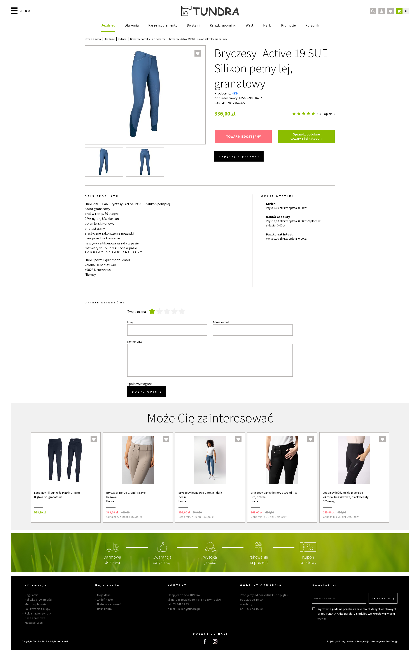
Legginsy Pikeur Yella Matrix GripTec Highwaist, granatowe (57, 495)
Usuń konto (104, 609)
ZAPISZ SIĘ (383, 598)
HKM (235, 93)
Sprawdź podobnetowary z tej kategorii (306, 136)
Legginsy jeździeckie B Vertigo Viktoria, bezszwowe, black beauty (346, 495)
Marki (267, 25)
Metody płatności (36, 604)
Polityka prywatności (38, 600)
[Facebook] (205, 641)
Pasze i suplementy (162, 25)
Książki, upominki (223, 25)
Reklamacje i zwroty (38, 613)
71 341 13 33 (181, 604)
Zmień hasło (105, 600)
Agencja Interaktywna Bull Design (379, 641)
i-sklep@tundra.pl (188, 609)
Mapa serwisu (34, 623)
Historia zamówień (109, 604)
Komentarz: (134, 342)
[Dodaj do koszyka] (91, 512)
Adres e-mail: (221, 322)
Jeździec (108, 25)
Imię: (130, 322)
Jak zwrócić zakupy (37, 609)
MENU (25, 10)
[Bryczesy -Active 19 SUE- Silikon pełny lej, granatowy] (103, 162)
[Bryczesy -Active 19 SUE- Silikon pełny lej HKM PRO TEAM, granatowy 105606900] (145, 162)
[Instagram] (215, 641)
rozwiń (321, 618)
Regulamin (31, 595)
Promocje (288, 25)
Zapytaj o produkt (239, 156)
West (250, 25)
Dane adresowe (35, 618)
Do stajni (193, 25)
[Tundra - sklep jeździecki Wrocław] (210, 11)
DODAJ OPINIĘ (147, 391)
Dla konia (132, 25)
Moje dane (104, 595)
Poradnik (312, 25)
